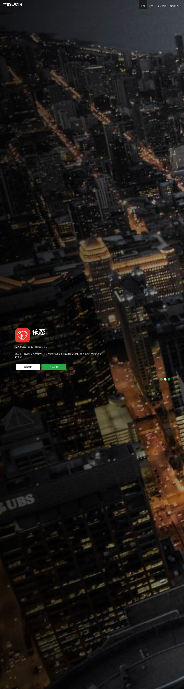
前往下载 (28, 367)
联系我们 (174, 6)
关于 (151, 6)
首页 (144, 6)
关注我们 (161, 6)
